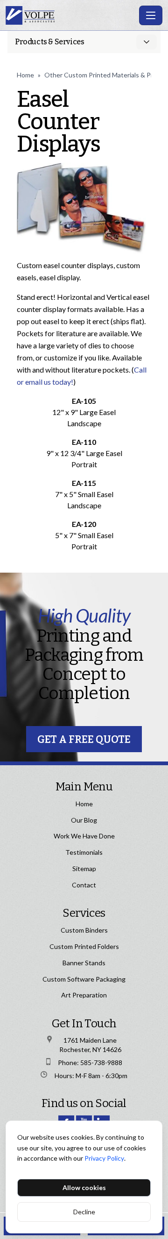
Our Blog (84, 820)
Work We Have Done (84, 836)
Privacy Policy (104, 1158)
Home (25, 75)
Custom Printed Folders (84, 946)
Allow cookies (84, 1187)
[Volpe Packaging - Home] (70, 15)
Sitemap (84, 868)
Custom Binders (84, 930)
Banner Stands (84, 963)
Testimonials (84, 852)
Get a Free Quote (84, 739)
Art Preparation (84, 995)
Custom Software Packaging (84, 979)
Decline (84, 1212)
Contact (84, 885)
